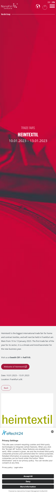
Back (6, 388)
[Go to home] (9, 6)
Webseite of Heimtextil (14, 366)
